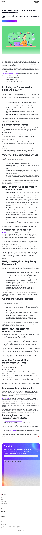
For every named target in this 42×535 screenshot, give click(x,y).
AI (1, 497)
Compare (3, 516)
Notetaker (3, 505)
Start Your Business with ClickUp (9, 21)
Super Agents (3, 501)
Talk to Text (3, 508)
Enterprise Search (4, 506)
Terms (23, 532)
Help (2, 521)
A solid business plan (7, 232)
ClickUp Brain (12, 430)
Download (3, 511)
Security (13, 532)
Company (3, 518)
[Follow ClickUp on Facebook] (3, 524)
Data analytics (5, 398)
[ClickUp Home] (4, 1)
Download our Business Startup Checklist (21, 455)
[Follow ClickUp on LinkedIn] (1, 524)
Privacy (18, 532)
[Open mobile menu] (40, 2)
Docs (10, 252)
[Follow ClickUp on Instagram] (5, 524)
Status (9, 532)
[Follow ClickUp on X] (7, 524)
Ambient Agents (4, 503)
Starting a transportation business (10, 73)
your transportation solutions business (13, 421)
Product (2, 513)
